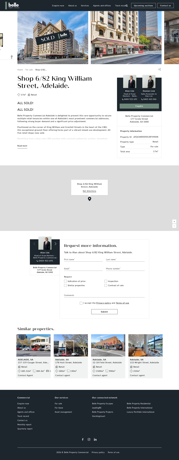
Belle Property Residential (139, 403)
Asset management (63, 412)
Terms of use (122, 302)
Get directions (89, 191)
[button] (90, 199)
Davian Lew (149, 90)
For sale (29, 69)
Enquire (139, 106)
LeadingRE (97, 407)
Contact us (165, 5)
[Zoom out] (174, 226)
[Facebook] (82, 439)
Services (85, 5)
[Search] (127, 5)
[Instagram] (89, 439)
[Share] (159, 69)
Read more (22, 145)
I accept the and (106, 303)
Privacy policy (103, 302)
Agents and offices (102, 5)
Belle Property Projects (102, 412)
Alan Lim (129, 90)
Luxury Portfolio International (140, 412)
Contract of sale (116, 285)
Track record (121, 5)
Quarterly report (24, 428)
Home (20, 69)
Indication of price (77, 281)
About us (72, 5)
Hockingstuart (98, 416)
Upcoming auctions (143, 5)
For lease (59, 407)
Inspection (113, 281)
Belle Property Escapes (102, 403)
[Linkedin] (95, 439)
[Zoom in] (174, 221)
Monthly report (24, 424)
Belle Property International (139, 407)
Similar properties (76, 285)
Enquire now (58, 5)
